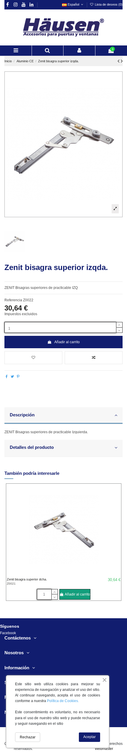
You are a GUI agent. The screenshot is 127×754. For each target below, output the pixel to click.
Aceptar (89, 737)
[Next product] (122, 61)
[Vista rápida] (116, 512)
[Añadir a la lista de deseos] (33, 357)
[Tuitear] (12, 376)
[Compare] (116, 502)
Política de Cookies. (63, 701)
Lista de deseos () (108, 4)
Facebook (8, 633)
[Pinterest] (18, 376)
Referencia (13, 300)
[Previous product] (119, 61)
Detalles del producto (32, 447)
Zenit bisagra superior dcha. (27, 579)
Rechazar (27, 737)
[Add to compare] (94, 357)
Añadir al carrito (67, 342)
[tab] (63, 415)
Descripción (22, 415)
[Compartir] (7, 376)
